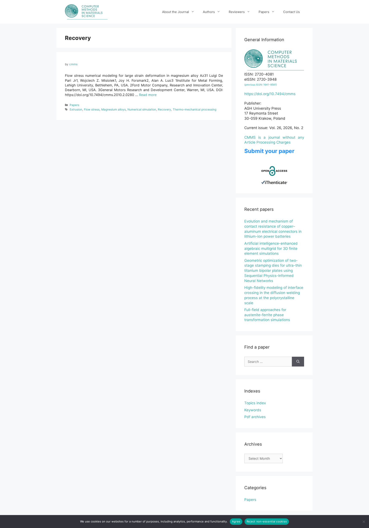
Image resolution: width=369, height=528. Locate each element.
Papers (264, 12)
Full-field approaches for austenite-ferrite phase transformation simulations (267, 315)
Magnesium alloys (113, 109)
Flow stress (92, 109)
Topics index (255, 403)
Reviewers (237, 12)
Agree (236, 521)
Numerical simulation (141, 109)
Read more (148, 95)
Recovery (164, 109)
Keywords (252, 410)
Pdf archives (255, 417)
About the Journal (175, 12)
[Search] (298, 362)
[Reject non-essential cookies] (364, 521)
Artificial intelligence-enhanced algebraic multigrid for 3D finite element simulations (271, 248)
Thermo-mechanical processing (194, 109)
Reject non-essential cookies (267, 521)
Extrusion (76, 109)
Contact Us (291, 12)
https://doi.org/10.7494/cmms (270, 94)
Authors (209, 12)
